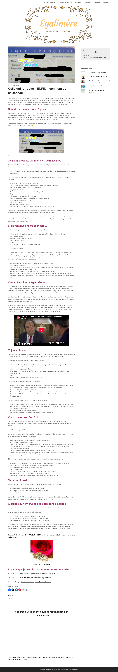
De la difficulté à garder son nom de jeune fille (35, 578)
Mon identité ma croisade (39, 573)
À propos (106, 2)
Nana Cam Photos (44, 565)
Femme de (54, 573)
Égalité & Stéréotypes (65, 2)
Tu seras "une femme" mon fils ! (98, 76)
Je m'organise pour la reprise (97, 72)
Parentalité (88, 2)
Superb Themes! (73, 669)
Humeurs (97, 2)
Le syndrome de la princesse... (98, 86)
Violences (78, 2)
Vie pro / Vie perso (50, 2)
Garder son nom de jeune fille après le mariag (36, 582)
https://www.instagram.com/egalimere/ (94, 57)
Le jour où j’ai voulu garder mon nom (40, 117)
